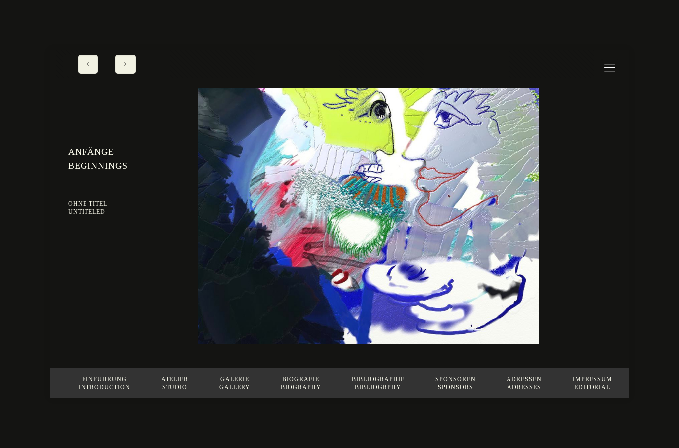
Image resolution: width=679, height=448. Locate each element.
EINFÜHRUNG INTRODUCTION (104, 383)
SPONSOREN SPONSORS (455, 383)
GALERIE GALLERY (234, 383)
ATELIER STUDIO (174, 383)
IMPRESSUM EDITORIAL (592, 383)
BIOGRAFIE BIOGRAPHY (301, 383)
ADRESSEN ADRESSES (524, 383)
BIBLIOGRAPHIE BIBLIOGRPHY (378, 383)
